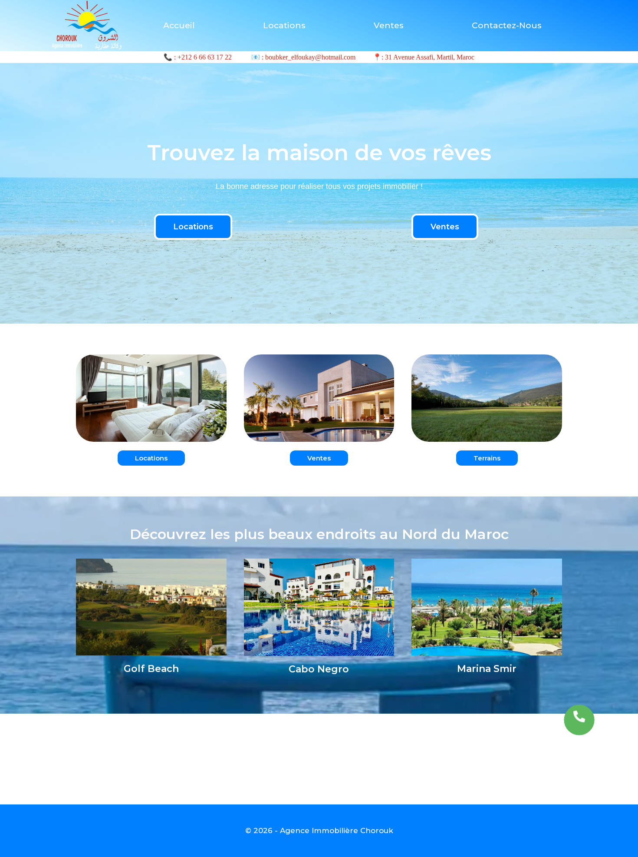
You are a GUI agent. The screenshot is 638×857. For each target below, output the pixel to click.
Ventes (389, 25)
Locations (284, 25)
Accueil (179, 25)
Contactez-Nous (507, 25)
